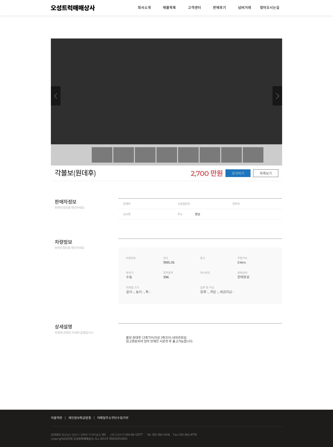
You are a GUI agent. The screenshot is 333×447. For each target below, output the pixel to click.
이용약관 (56, 418)
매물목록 (169, 8)
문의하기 (238, 173)
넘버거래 (244, 8)
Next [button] (277, 95)
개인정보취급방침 (79, 418)
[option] (166, 91)
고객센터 (194, 8)
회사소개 (144, 8)
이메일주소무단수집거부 (113, 418)
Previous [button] (56, 95)
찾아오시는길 (269, 8)
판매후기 (219, 8)
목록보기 (266, 173)
